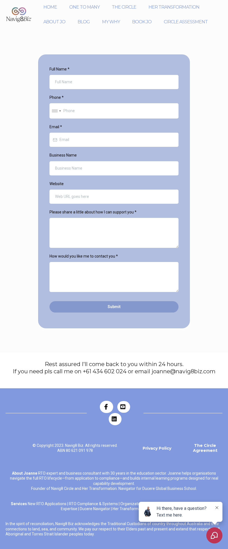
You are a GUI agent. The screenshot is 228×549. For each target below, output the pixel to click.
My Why (111, 21)
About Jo (54, 21)
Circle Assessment (186, 21)
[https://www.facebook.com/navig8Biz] (106, 407)
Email (55, 127)
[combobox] (56, 111)
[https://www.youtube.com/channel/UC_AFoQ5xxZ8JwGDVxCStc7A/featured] (123, 407)
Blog (84, 21)
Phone (56, 97)
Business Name (63, 155)
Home (50, 7)
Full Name (59, 69)
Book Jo (142, 21)
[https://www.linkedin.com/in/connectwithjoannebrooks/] (115, 419)
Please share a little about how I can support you (93, 212)
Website (56, 184)
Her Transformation (173, 7)
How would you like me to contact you (83, 256)
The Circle (124, 7)
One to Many (84, 7)
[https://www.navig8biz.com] (19, 15)
